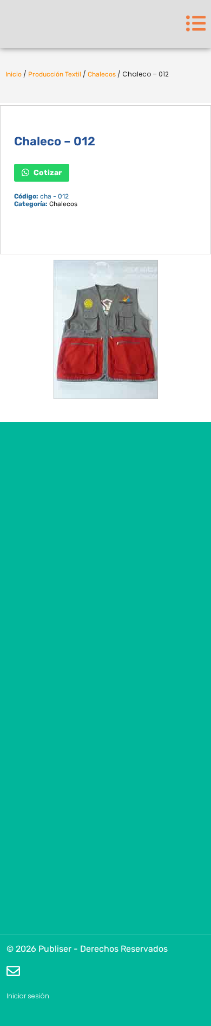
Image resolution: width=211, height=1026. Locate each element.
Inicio (13, 74)
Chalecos (102, 74)
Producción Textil (54, 74)
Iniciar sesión (27, 996)
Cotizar (47, 172)
